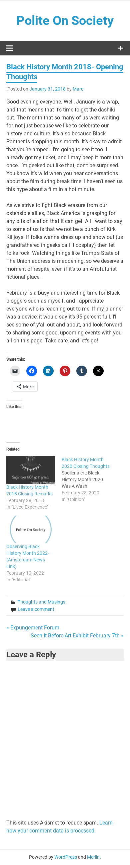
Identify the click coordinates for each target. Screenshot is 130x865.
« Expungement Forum (32, 627)
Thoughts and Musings (41, 602)
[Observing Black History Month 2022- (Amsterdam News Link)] (30, 529)
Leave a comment (36, 609)
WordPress (65, 857)
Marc (78, 89)
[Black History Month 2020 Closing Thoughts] (89, 479)
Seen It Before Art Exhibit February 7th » (77, 635)
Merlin (93, 857)
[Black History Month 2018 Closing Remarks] (30, 470)
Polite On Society (65, 20)
